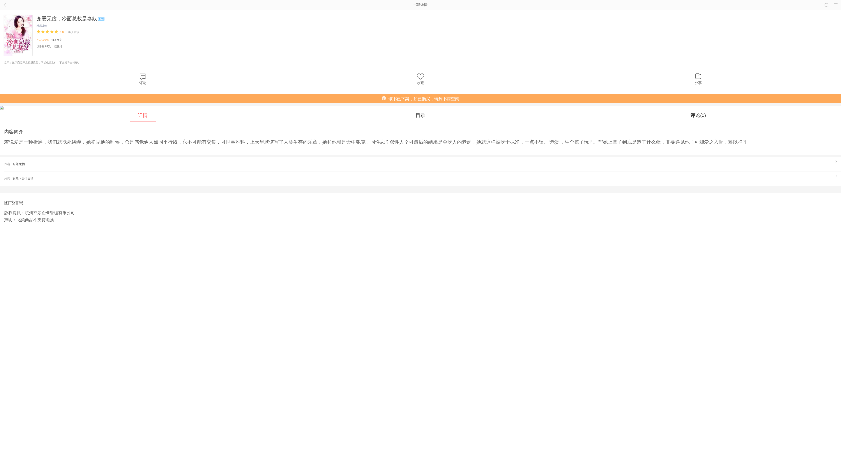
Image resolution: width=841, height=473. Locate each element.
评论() (698, 115)
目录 (420, 115)
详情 (143, 115)
